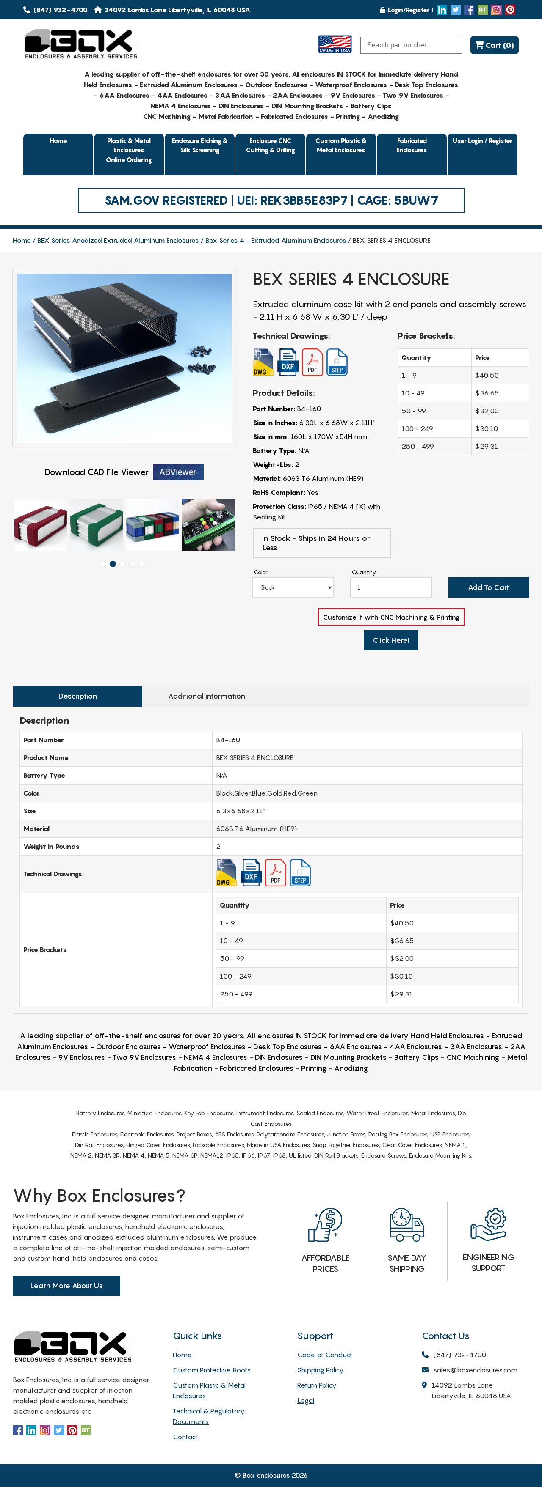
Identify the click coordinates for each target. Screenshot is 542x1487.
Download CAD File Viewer (97, 472)
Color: (261, 572)
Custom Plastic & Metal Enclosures (341, 145)
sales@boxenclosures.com (475, 1370)
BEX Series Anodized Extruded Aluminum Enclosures (118, 240)
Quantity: (364, 572)
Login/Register (408, 10)
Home (58, 140)
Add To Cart (488, 587)
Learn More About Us (66, 1285)
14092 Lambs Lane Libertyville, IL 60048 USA (471, 1390)
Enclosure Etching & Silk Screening (200, 145)
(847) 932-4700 (60, 9)
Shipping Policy (320, 1370)
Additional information (206, 696)
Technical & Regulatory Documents (209, 1416)
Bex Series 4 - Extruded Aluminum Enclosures (275, 240)
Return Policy (317, 1385)
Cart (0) (499, 45)
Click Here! (391, 640)
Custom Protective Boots (212, 1370)
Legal (305, 1400)
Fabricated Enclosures (411, 145)
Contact (185, 1436)
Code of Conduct (324, 1354)
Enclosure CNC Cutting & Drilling (270, 145)
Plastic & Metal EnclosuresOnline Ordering (129, 150)
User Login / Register (482, 140)
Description (77, 696)
